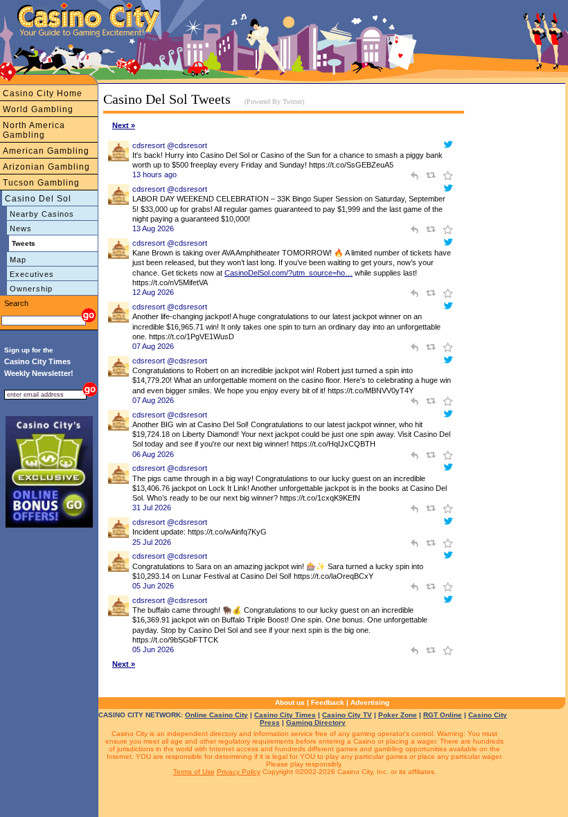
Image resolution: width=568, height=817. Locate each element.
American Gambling (46, 151)
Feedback (327, 702)
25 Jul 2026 (151, 542)
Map (18, 259)
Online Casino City (216, 715)
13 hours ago (154, 174)
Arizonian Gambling (46, 167)
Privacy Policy (238, 771)
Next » (123, 125)
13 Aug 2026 (153, 228)
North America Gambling (34, 130)
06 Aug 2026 (153, 454)
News (21, 228)
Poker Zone (397, 715)
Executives (32, 274)
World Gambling (38, 109)
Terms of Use (194, 771)
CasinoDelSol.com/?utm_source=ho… (288, 273)
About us (290, 702)
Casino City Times (285, 715)
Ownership (31, 289)
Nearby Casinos (42, 214)
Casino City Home (42, 93)
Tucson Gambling (41, 183)
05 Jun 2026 (153, 586)
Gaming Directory (316, 722)
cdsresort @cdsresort (169, 145)
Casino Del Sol (38, 199)
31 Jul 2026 (151, 507)
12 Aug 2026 (153, 292)
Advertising (369, 702)
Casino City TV (347, 715)
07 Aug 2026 (153, 346)
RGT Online (442, 715)
